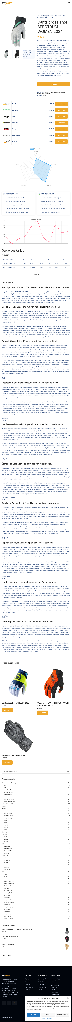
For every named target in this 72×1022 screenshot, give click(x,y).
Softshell (6, 827)
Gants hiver (7, 904)
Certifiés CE (7, 860)
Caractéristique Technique (9, 783)
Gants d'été (7, 897)
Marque (4, 806)
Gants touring (7, 911)
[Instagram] (14, 1003)
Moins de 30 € (8, 848)
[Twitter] (9, 1003)
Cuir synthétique (8, 818)
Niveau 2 (6, 867)
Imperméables (8, 794)
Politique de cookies (47, 1018)
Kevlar (5, 820)
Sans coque (7, 869)
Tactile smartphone (9, 801)
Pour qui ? (46, 16)
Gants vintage (8, 914)
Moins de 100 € (8, 846)
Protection (5, 855)
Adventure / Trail (8, 890)
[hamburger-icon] (69, 3)
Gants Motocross (56, 92)
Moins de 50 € (8, 851)
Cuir (5, 811)
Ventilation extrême (43, 93)
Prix (3, 844)
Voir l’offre (53, 84)
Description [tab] (36, 274)
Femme (52, 16)
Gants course (7, 895)
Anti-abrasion (7, 858)
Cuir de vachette (8, 815)
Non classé (5, 832)
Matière (4, 808)
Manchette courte (9, 881)
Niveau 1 (6, 865)
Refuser (48, 1014)
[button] (68, 998)
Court (5, 876)
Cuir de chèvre (8, 813)
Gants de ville (7, 900)
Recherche (68, 771)
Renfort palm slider (9, 799)
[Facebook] (4, 1003)
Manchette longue (9, 883)
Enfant (5, 836)
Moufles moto (8, 886)
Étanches (6, 787)
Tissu (5, 830)
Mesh (64, 92)
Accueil (39, 16)
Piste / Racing (7, 916)
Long (5, 879)
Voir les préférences (62, 1014)
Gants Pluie (7, 909)
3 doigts (6, 874)
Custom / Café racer (9, 893)
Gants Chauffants (9, 790)
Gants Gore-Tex (8, 792)
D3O (5, 785)
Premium (6, 853)
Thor (44, 95)
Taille (3, 872)
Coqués (6, 862)
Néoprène (6, 825)
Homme (6, 841)
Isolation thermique (9, 797)
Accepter (33, 1014)
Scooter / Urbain (8, 919)
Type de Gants (6, 888)
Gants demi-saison (9, 902)
